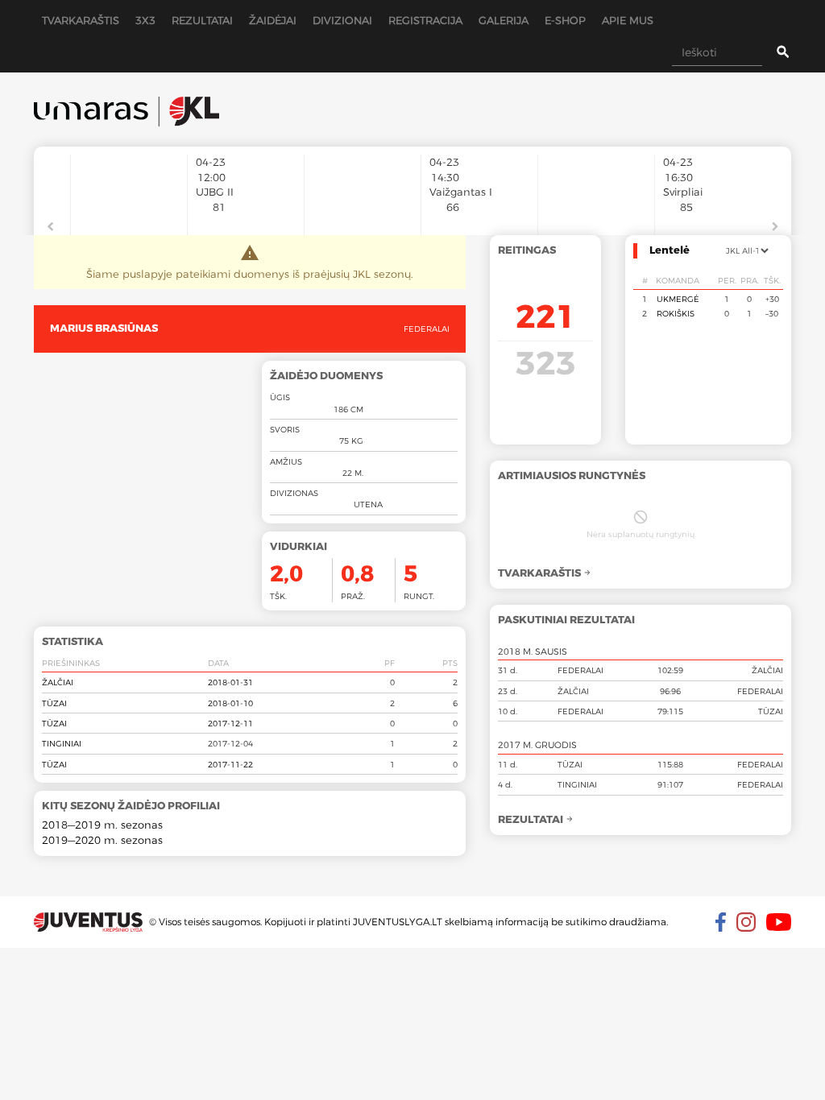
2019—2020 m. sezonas (102, 839)
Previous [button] (50, 227)
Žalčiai (57, 682)
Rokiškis (675, 313)
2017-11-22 (230, 764)
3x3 (145, 20)
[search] (770, 52)
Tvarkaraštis (80, 20)
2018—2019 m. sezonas (102, 824)
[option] (129, 187)
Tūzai (54, 703)
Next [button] (775, 227)
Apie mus (627, 20)
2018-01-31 (230, 682)
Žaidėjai (272, 20)
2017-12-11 (230, 723)
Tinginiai (61, 743)
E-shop (565, 20)
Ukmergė (678, 299)
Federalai (427, 328)
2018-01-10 (230, 703)
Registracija (425, 20)
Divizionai (342, 20)
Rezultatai (202, 20)
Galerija (504, 20)
